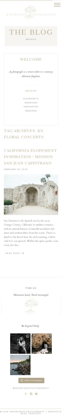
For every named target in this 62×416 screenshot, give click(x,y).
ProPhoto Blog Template (41, 412)
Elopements (30, 99)
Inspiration (31, 107)
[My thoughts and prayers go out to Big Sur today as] (41, 343)
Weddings (31, 103)
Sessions (31, 111)
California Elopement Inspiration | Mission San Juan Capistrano (30, 156)
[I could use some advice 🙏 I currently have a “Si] (20, 365)
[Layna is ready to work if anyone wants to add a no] (20, 343)
